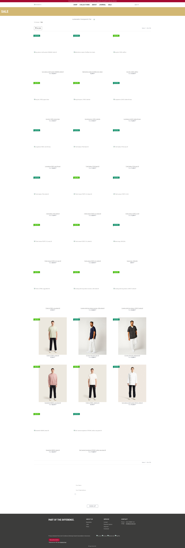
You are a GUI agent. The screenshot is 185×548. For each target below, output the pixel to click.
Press (87, 526)
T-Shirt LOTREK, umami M (52, 355)
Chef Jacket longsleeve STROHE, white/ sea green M (92, 450)
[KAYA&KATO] (37, 5)
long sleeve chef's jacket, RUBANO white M (53, 72)
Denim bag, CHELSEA (132, 261)
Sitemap (71, 536)
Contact (106, 522)
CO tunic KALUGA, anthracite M (132, 355)
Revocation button (54, 539)
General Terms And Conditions (60, 536)
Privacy (50, 536)
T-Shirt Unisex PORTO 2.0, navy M (52, 261)
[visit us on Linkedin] (134, 536)
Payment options (108, 524)
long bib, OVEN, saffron (132, 72)
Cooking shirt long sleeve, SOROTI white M (132, 308)
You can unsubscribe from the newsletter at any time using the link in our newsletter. (90, 501)
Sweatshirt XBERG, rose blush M (53, 403)
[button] (140, 5)
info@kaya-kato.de (130, 523)
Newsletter (89, 522)
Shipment (106, 526)
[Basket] (149, 5)
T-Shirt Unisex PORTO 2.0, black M (92, 213)
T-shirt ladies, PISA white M (52, 213)
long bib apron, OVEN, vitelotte (92, 119)
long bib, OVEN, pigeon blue (53, 119)
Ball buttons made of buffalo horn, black (92, 72)
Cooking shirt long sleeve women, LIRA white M (92, 308)
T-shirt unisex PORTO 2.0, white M (92, 261)
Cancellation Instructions (84, 536)
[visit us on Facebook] (122, 536)
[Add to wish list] (69, 36)
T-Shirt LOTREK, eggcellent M (53, 308)
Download (106, 528)
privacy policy (84, 499)
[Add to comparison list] (65, 36)
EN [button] (136, 5)
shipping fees (63, 542)
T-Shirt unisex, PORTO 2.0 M (132, 213)
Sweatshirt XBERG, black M (53, 450)
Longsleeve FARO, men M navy (52, 166)
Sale (110, 5)
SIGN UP (92, 506)
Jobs (87, 524)
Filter (38, 28)
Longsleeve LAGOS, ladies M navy (132, 119)
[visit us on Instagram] (130, 536)
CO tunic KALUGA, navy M (92, 355)
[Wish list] (146, 5)
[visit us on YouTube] (126, 536)
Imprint (75, 536)
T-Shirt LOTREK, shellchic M (92, 403)
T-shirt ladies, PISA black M (92, 166)
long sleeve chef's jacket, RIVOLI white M (132, 403)
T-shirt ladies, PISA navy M (132, 166)
